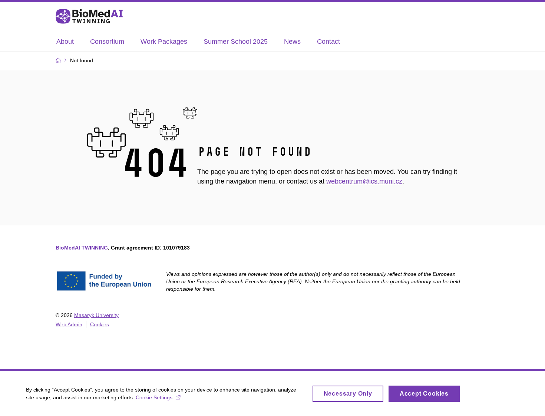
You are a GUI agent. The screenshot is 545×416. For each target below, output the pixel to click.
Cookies (99, 324)
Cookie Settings (154, 397)
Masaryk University (96, 315)
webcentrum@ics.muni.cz (364, 181)
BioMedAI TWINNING (82, 248)
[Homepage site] (89, 16)
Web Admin (69, 324)
